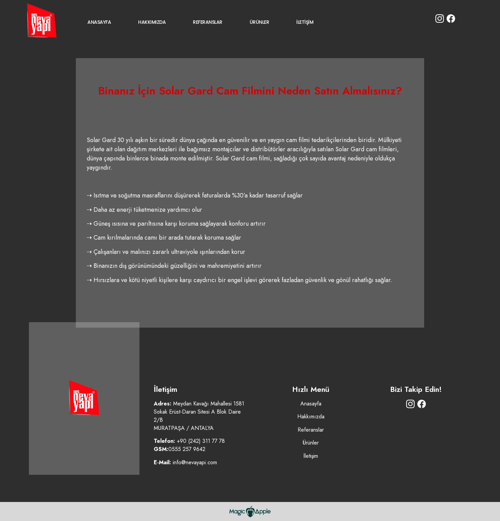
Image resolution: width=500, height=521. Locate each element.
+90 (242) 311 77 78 (201, 441)
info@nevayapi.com (195, 462)
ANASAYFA (99, 22)
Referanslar (311, 430)
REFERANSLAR (207, 22)
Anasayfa (310, 403)
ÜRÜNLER (259, 22)
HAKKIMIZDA (152, 22)
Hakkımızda (310, 416)
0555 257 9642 (186, 449)
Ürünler (311, 443)
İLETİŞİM (304, 22)
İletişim (310, 456)
